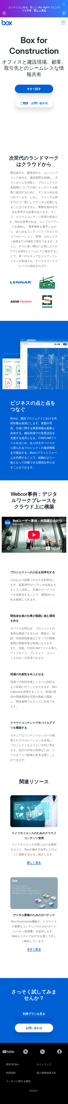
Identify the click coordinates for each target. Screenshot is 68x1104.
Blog (25, 1051)
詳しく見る (40, 10)
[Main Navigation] (63, 22)
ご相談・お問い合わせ (34, 103)
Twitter (42, 1051)
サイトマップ (44, 1064)
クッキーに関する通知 (18, 1081)
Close (64, 4)
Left (4, 13)
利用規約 (11, 1072)
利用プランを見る (34, 1014)
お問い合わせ (34, 1028)
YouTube (8, 1051)
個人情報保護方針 (46, 1072)
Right (64, 13)
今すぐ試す (34, 89)
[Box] (7, 23)
